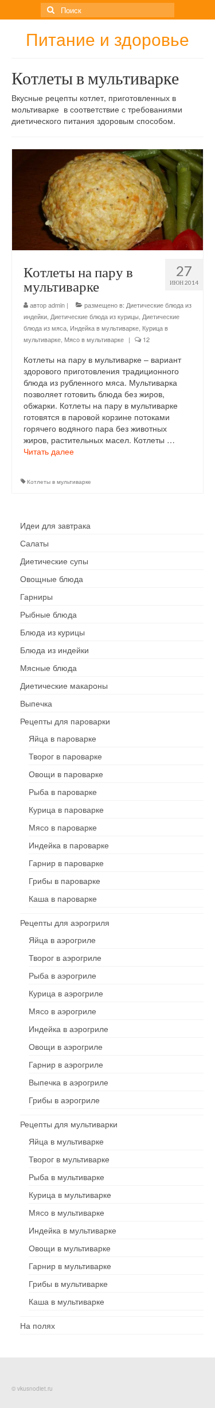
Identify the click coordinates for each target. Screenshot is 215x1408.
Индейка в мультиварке (104, 327)
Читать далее (49, 451)
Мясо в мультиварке (94, 339)
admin (56, 304)
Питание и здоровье (107, 38)
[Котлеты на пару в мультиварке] (107, 198)
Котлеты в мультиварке (59, 482)
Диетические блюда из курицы (94, 316)
